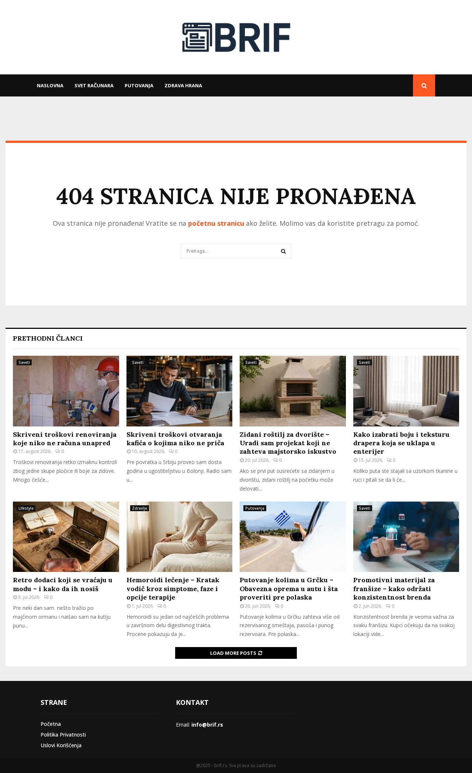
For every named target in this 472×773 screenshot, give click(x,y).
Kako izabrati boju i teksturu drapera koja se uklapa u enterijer (401, 443)
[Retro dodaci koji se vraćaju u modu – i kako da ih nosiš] (66, 537)
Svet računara (94, 85)
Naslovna (50, 85)
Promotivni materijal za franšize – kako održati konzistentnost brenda (394, 588)
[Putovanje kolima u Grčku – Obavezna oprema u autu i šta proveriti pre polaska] (293, 537)
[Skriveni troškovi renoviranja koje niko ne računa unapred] (66, 391)
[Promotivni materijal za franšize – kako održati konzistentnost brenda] (406, 537)
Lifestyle (26, 508)
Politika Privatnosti (63, 734)
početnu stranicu (216, 223)
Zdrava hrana (183, 85)
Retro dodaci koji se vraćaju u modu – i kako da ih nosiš (62, 584)
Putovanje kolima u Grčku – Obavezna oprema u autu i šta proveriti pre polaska (289, 588)
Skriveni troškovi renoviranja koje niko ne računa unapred (65, 438)
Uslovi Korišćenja (61, 745)
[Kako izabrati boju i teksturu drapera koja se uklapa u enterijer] (406, 391)
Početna (51, 723)
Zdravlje (139, 508)
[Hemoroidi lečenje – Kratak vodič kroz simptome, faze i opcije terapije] (179, 537)
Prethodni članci (48, 338)
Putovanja (139, 85)
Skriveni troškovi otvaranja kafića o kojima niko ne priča (175, 438)
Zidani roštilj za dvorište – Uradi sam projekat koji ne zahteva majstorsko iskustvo (288, 443)
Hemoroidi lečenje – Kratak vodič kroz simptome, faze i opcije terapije (172, 588)
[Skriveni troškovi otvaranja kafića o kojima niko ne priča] (179, 391)
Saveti (24, 362)
